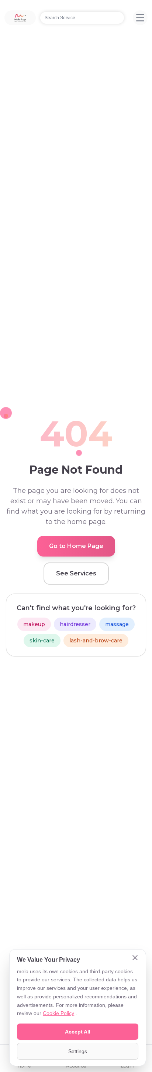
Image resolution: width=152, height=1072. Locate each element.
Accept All (77, 1032)
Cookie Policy (58, 1013)
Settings (77, 1051)
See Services (76, 573)
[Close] (135, 958)
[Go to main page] (20, 17)
